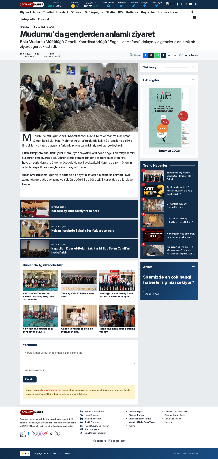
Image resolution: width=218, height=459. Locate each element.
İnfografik (28, 19)
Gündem (76, 12)
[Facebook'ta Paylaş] (145, 55)
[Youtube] (45, 433)
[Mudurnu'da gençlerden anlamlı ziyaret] (79, 97)
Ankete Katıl (152, 294)
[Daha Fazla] (163, 55)
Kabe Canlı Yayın (173, 419)
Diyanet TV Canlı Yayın (176, 411)
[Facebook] (28, 433)
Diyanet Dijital (136, 411)
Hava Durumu (91, 415)
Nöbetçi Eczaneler (94, 411)
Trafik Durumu (92, 422)
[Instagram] (40, 433)
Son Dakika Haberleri (95, 433)
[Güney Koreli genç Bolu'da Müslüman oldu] (79, 316)
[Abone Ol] (188, 55)
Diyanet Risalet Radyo (140, 419)
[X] (34, 433)
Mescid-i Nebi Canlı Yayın (142, 422)
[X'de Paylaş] (151, 55)
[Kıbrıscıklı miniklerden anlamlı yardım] (117, 316)
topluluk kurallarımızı (52, 390)
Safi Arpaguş (94, 12)
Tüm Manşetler (92, 429)
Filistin (110, 12)
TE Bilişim (193, 453)
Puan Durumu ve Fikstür (97, 426)
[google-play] (116, 440)
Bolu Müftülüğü (44, 27)
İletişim (168, 422)
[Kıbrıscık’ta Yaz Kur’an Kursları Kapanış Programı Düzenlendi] (40, 280)
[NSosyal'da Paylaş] (136, 55)
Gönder (29, 379)
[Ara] (196, 4)
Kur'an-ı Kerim (168, 12)
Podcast (43, 19)
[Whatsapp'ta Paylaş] (157, 55)
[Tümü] (193, 67)
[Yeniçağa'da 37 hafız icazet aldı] (79, 280)
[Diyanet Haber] (32, 4)
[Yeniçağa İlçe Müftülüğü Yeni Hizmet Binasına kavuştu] (117, 280)
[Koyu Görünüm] (193, 12)
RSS (26, 453)
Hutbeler (132, 12)
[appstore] (99, 440)
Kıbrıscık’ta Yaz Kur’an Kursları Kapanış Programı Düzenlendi (38, 296)
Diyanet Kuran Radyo (175, 415)
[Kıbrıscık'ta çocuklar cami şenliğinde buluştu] (40, 316)
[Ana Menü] (194, 17)
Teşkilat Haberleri (55, 12)
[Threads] (57, 433)
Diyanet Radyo (136, 415)
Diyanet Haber (30, 12)
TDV (120, 12)
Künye (132, 426)
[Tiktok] (51, 433)
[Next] (22, 433)
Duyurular (148, 12)
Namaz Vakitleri (93, 419)
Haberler (25, 27)
